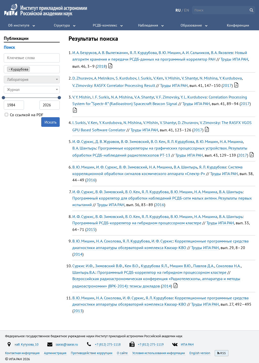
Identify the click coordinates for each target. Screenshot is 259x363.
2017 (227, 85)
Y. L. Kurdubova (194, 97)
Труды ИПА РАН (234, 59)
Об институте (18, 25)
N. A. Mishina (122, 97)
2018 (101, 66)
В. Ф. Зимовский (135, 141)
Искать (50, 122)
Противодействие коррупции (92, 353)
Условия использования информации (159, 353)
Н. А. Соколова (108, 241)
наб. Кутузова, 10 (26, 344)
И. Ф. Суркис (83, 141)
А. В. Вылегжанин (113, 52)
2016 (90, 179)
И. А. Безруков (84, 52)
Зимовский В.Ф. (109, 265)
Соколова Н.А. (228, 265)
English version (200, 353)
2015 (90, 229)
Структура (62, 25)
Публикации (16, 38)
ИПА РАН (187, 344)
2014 (77, 254)
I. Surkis (145, 78)
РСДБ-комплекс (105, 25)
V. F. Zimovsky (167, 97)
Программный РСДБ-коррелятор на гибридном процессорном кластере (136, 222)
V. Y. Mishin (81, 97)
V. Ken (158, 78)
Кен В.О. (132, 265)
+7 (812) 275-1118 (108, 344)
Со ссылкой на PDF (26, 114)
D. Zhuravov (82, 78)
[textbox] (31, 79)
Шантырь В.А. (83, 272)
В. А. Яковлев (222, 52)
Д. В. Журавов (107, 141)
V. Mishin (172, 78)
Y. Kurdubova (230, 78)
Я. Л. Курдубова (143, 52)
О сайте (122, 353)
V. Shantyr (190, 78)
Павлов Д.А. (203, 265)
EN (186, 10)
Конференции (238, 25)
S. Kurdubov (126, 78)
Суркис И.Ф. (82, 265)
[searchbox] (32, 69)
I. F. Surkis (100, 97)
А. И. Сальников (195, 52)
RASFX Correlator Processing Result (124, 85)
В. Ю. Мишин (170, 52)
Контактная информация (22, 353)
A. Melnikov (104, 78)
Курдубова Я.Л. (154, 265)
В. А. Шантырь (84, 148)
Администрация (55, 353)
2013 (77, 310)
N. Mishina (209, 78)
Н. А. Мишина (231, 141)
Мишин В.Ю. (180, 265)
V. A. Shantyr (144, 97)
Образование (191, 25)
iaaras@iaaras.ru (67, 344)
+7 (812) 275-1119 (151, 344)
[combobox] (32, 69)
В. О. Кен (158, 141)
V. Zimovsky (82, 85)
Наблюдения (148, 25)
